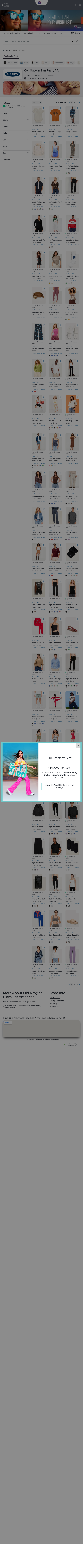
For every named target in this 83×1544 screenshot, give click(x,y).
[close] (78, 745)
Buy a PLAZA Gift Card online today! (59, 786)
